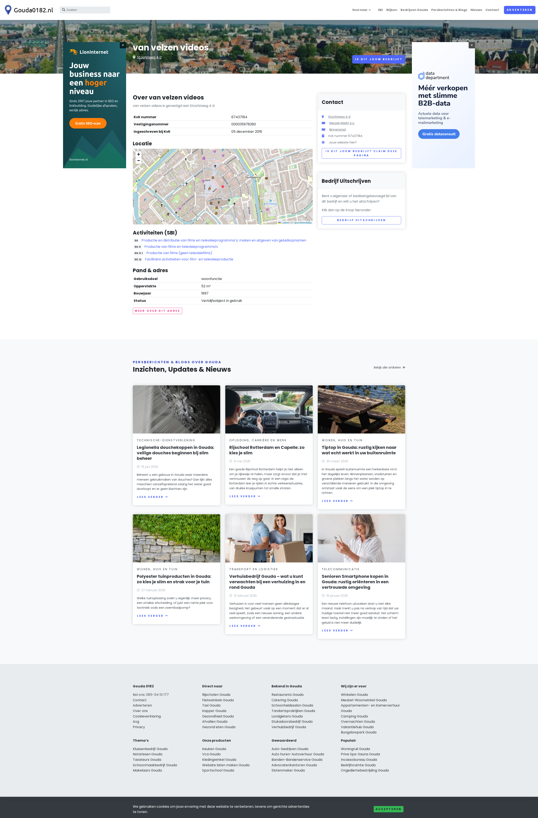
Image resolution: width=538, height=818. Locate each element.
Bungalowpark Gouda (358, 732)
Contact (492, 10)
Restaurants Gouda (287, 694)
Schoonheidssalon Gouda (292, 705)
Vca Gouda (211, 754)
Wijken (391, 10)
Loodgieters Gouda (287, 716)
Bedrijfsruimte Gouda (358, 765)
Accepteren (389, 809)
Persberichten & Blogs (449, 10)
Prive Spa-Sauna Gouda (360, 754)
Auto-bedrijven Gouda (290, 748)
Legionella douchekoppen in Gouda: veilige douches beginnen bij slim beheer (175, 452)
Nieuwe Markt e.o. (342, 123)
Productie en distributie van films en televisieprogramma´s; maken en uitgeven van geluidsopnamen (223, 240)
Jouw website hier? (343, 142)
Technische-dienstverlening (166, 440)
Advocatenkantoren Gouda (294, 765)
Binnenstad (337, 129)
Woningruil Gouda (355, 748)
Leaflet (285, 222)
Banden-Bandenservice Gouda (297, 759)
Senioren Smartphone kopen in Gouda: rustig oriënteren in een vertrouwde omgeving (355, 581)
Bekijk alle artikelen (387, 367)
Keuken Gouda (214, 748)
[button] (223, 186)
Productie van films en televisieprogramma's (181, 246)
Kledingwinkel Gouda (219, 759)
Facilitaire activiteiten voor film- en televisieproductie (189, 259)
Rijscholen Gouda (216, 694)
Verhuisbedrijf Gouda (289, 727)
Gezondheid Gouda (218, 716)
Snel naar (360, 10)
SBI (380, 10)
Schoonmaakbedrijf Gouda (155, 765)
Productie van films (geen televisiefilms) (179, 253)
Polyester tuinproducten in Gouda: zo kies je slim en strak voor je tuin (174, 579)
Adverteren (520, 10)
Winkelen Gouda (354, 694)
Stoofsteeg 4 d (149, 57)
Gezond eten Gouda (218, 727)
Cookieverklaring (147, 716)
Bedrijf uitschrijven (361, 220)
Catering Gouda (285, 700)
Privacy (139, 727)
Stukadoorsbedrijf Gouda (292, 721)
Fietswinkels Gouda (218, 700)
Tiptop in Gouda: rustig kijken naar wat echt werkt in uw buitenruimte (359, 450)
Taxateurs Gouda (147, 759)
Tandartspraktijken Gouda (293, 710)
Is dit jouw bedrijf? (378, 59)
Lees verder (150, 497)
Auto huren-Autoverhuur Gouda (298, 754)
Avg (136, 721)
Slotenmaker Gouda (288, 770)
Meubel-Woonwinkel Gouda (364, 700)
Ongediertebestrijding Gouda (365, 770)
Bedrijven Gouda (414, 10)
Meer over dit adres (157, 311)
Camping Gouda (354, 716)
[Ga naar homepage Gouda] (28, 10)
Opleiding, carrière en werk (258, 440)
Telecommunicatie (341, 569)
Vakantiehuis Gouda (357, 727)
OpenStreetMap (303, 222)
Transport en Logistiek (253, 569)
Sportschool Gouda (218, 770)
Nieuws (476, 10)
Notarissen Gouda (147, 754)
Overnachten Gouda (358, 721)
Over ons (140, 710)
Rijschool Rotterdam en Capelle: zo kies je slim (267, 450)
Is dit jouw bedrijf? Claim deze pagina (361, 153)
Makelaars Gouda (147, 770)
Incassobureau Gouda (359, 759)
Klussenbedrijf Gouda (150, 748)
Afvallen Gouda (214, 721)
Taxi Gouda (211, 705)
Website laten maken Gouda (225, 765)
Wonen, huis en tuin (342, 440)
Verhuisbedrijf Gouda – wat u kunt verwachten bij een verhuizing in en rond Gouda (267, 581)
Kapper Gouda (214, 710)
